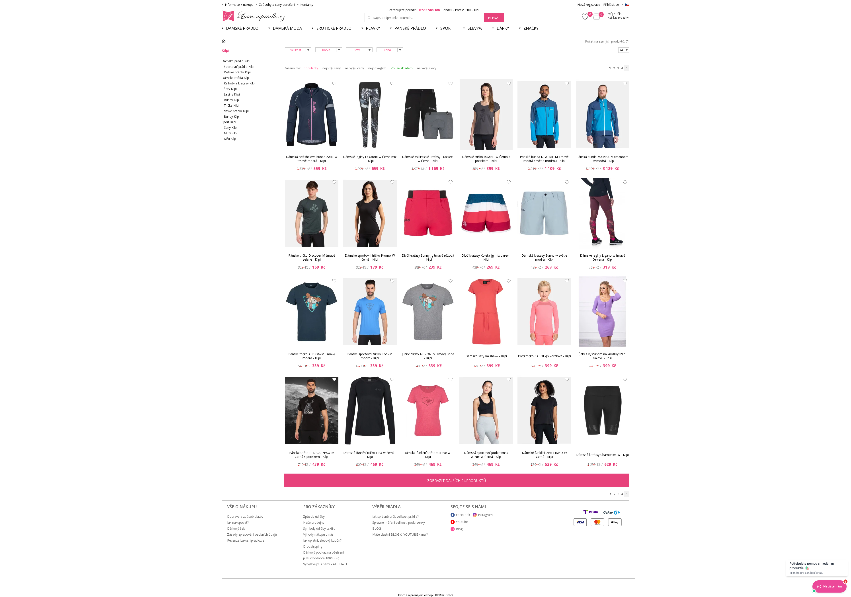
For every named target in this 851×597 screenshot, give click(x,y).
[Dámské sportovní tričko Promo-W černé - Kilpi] (370, 213)
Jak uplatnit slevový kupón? (322, 540)
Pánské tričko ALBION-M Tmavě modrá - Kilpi (311, 356)
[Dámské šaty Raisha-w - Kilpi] (486, 311)
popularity (311, 68)
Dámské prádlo (242, 28)
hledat (494, 18)
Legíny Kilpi (232, 94)
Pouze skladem (402, 68)
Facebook (463, 515)
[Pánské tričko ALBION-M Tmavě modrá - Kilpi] (311, 311)
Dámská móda (287, 28)
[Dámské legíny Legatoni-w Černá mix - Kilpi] (370, 114)
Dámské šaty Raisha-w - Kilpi (486, 356)
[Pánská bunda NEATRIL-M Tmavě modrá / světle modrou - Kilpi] (544, 114)
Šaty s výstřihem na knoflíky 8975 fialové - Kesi (603, 356)
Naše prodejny (313, 522)
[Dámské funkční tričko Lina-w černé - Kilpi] (370, 410)
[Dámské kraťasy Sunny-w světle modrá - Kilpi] (544, 213)
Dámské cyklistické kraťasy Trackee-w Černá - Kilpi (428, 159)
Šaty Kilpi (230, 89)
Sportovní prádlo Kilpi (239, 66)
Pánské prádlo (410, 28)
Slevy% (475, 28)
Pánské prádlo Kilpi (235, 111)
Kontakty (306, 4)
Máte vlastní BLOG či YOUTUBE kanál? (400, 534)
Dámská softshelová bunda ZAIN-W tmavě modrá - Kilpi (312, 159)
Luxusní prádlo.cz (252, 15)
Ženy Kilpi (230, 127)
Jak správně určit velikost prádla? (395, 516)
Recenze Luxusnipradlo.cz (245, 540)
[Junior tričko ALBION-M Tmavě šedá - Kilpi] (428, 311)
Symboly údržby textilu (319, 528)
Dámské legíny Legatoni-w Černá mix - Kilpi (369, 159)
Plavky (373, 28)
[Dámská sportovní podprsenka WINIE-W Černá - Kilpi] (486, 410)
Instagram (485, 515)
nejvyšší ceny (354, 68)
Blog (459, 529)
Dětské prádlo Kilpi (237, 72)
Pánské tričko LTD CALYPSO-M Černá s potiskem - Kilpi (311, 455)
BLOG (376, 528)
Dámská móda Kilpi (236, 78)
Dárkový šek (236, 528)
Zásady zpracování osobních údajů (252, 534)
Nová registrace (588, 4)
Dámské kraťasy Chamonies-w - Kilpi (602, 455)
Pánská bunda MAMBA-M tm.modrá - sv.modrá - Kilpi (602, 159)
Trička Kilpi (231, 105)
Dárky (503, 28)
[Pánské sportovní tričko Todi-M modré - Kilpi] (370, 311)
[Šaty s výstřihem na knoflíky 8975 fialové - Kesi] (602, 311)
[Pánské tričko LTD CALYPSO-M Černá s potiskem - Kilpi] (311, 410)
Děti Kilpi (230, 139)
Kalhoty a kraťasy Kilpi (239, 83)
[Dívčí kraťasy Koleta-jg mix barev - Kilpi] (486, 213)
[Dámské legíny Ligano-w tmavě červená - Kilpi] (602, 213)
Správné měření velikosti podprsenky (398, 522)
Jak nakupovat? (238, 522)
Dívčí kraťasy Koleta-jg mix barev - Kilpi (486, 257)
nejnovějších (377, 68)
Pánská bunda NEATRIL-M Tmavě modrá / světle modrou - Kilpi (544, 159)
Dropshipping (312, 546)
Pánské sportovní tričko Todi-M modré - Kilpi (369, 356)
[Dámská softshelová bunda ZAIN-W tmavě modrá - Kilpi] (311, 114)
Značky (531, 28)
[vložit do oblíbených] (333, 84)
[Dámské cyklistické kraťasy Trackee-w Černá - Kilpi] (428, 114)
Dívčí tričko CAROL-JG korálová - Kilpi (544, 356)
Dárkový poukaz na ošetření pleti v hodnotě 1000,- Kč (323, 555)
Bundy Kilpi (232, 100)
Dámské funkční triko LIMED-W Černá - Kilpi (544, 455)
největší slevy (426, 68)
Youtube (462, 522)
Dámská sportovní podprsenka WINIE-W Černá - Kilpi (486, 455)
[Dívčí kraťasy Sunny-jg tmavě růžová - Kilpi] (428, 213)
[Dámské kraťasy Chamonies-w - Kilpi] (602, 410)
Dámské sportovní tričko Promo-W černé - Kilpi (370, 257)
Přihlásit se (611, 4)
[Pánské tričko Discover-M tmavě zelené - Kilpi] (311, 213)
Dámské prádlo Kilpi (236, 61)
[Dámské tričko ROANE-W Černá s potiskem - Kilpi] (486, 114)
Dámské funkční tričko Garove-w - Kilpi (428, 455)
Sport (446, 28)
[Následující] (626, 68)
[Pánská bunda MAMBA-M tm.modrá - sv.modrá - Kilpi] (602, 114)
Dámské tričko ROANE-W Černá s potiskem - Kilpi (486, 159)
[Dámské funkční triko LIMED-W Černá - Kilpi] (544, 410)
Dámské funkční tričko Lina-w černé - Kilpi (369, 455)
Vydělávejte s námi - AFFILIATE (325, 564)
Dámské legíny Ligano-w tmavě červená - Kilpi (602, 257)
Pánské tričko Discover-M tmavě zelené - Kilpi (311, 257)
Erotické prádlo (333, 28)
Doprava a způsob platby (245, 516)
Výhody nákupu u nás (318, 534)
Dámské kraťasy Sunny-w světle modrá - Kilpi (544, 257)
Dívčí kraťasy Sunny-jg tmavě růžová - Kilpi (428, 257)
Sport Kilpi (229, 122)
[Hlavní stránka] (225, 41)
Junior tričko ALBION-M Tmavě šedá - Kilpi (428, 356)
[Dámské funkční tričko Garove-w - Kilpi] (428, 410)
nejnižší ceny (331, 68)
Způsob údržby (314, 516)
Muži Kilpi (230, 133)
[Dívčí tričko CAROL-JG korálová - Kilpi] (544, 311)
